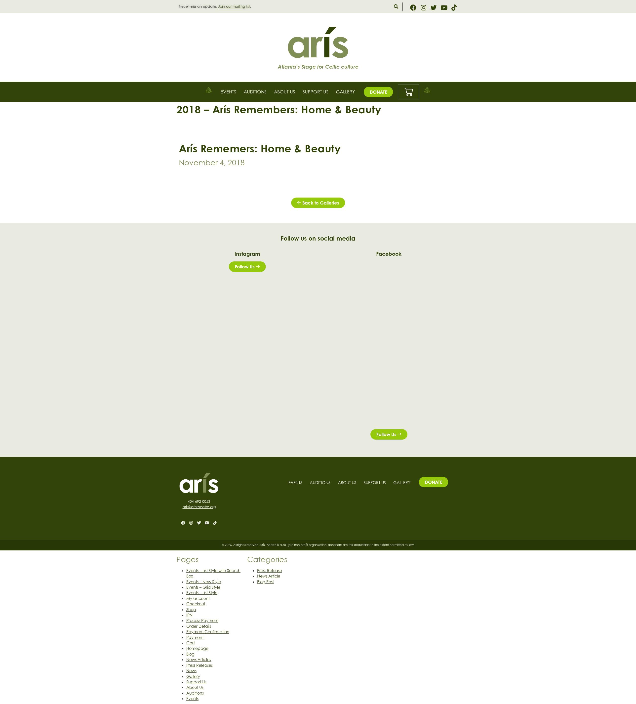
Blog (190, 654)
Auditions (255, 91)
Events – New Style (203, 581)
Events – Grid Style (203, 587)
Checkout (195, 603)
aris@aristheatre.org (199, 507)
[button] (396, 6)
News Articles (198, 659)
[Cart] (408, 91)
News (191, 670)
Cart (190, 642)
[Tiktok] (454, 7)
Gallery (345, 91)
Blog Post (265, 581)
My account (198, 598)
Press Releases (199, 665)
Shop (191, 609)
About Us (284, 91)
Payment (194, 637)
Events (228, 91)
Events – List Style (201, 592)
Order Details (198, 626)
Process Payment (202, 620)
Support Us (315, 91)
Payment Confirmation (207, 631)
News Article (268, 576)
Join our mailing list (234, 6)
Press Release (269, 570)
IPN (189, 615)
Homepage (197, 648)
